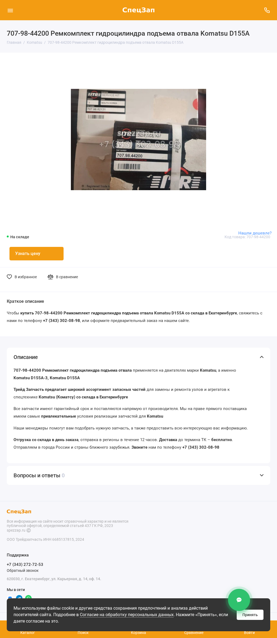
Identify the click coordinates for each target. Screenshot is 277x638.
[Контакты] (239, 600)
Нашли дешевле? (255, 233)
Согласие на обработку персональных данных (127, 614)
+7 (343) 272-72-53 (25, 564)
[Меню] (10, 10)
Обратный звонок (23, 570)
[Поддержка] (267, 10)
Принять (250, 615)
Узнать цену (27, 253)
